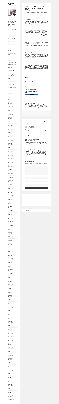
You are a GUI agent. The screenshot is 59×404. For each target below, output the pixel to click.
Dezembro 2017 (10, 239)
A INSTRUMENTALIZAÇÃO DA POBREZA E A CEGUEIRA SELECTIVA (12, 34)
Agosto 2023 (9, 147)
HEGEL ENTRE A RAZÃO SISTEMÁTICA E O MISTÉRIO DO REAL (12, 24)
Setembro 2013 (10, 307)
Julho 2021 (9, 181)
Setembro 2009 (10, 370)
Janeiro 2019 (10, 221)
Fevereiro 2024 (10, 139)
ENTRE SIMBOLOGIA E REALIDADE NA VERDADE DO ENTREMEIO (12, 67)
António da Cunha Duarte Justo (33, 139)
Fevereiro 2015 (10, 284)
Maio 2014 (9, 296)
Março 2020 (9, 203)
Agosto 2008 (9, 388)
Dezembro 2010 (10, 351)
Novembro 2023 (10, 143)
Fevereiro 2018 (10, 236)
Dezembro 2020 (10, 191)
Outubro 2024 (10, 129)
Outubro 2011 (10, 339)
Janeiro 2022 (10, 173)
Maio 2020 (9, 200)
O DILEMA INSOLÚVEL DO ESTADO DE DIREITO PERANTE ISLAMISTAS (12, 46)
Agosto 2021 (9, 180)
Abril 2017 (9, 248)
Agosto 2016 (9, 259)
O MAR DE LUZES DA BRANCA (12, 29)
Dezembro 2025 (10, 110)
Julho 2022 (9, 165)
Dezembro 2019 (10, 207)
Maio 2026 (9, 103)
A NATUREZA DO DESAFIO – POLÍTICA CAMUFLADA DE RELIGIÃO (12, 91)
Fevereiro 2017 (10, 251)
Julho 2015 (9, 277)
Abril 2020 (9, 202)
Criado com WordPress (28, 210)
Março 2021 (9, 187)
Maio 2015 (9, 280)
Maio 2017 (9, 247)
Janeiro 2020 (10, 206)
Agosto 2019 (9, 211)
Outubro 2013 (10, 306)
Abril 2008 (9, 392)
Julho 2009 (9, 373)
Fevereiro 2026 (10, 107)
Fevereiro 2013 (10, 317)
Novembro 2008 (10, 384)
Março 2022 (9, 170)
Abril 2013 (9, 314)
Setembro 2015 (10, 274)
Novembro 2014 (10, 288)
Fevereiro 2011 (10, 348)
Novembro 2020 (10, 192)
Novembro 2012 (10, 321)
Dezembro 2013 (10, 303)
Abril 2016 (9, 265)
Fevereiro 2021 (10, 188)
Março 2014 (9, 299)
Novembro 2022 (10, 159)
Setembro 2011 (10, 340)
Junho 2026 (9, 102)
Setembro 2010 (10, 355)
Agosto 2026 (9, 99)
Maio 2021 (9, 184)
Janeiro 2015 (10, 285)
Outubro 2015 (10, 273)
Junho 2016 (9, 262)
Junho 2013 (9, 311)
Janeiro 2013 (10, 318)
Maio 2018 (9, 232)
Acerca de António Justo (11, 15)
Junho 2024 (9, 133)
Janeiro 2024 (10, 140)
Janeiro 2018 (10, 237)
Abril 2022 (9, 169)
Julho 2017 (9, 244)
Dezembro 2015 (10, 270)
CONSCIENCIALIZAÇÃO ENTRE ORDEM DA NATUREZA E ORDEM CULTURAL (12, 78)
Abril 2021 (9, 185)
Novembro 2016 (10, 255)
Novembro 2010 (10, 352)
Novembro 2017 (10, 240)
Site (25, 183)
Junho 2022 (9, 166)
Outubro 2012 (10, 322)
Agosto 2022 (9, 163)
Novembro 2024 (10, 128)
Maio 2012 (9, 329)
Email (26, 180)
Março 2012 (9, 332)
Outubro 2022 (10, 161)
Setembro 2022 (10, 162)
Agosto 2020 (9, 196)
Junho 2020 (9, 199)
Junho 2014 (9, 295)
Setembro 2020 (10, 195)
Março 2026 (9, 106)
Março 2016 (9, 266)
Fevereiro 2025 (10, 124)
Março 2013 (9, 315)
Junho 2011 (9, 343)
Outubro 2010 (10, 354)
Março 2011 (9, 347)
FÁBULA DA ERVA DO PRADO (12, 26)
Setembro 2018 (10, 226)
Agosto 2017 (9, 243)
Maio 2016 (9, 263)
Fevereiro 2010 (10, 363)
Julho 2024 (9, 132)
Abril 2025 (9, 121)
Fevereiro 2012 (10, 333)
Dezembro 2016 (10, 254)
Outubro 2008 (10, 385)
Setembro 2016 (10, 258)
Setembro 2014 (10, 291)
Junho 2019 (9, 214)
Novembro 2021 (10, 176)
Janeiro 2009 (10, 381)
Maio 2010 (9, 359)
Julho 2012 (9, 326)
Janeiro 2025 (10, 125)
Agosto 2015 (9, 276)
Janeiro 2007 (10, 400)
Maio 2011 (9, 344)
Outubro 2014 (10, 289)
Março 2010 (9, 362)
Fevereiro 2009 (10, 380)
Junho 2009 (9, 374)
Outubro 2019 (10, 210)
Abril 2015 (9, 281)
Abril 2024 (9, 136)
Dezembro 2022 (10, 158)
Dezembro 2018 (10, 222)
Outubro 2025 (10, 113)
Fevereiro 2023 (10, 155)
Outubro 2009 (10, 369)
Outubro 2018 (10, 225)
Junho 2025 (9, 118)
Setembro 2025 (10, 114)
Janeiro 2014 (10, 302)
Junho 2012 (9, 328)
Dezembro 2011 (10, 336)
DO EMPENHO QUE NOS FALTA (12, 74)
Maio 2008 (9, 391)
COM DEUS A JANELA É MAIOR (12, 62)
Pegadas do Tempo (11, 4)
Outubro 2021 (10, 177)
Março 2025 (9, 122)
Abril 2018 (9, 233)
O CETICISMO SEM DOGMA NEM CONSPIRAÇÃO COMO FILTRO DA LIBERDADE (12, 39)
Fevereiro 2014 (10, 300)
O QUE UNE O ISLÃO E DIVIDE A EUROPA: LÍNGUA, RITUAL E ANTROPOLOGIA (12, 88)
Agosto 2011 (9, 341)
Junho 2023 (9, 150)
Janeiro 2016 (10, 269)
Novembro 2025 (10, 111)
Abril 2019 (9, 217)
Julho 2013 (9, 310)
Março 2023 (9, 154)
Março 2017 (9, 250)
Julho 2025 (9, 117)
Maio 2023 (9, 151)
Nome (26, 176)
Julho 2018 (9, 229)
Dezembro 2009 (10, 366)
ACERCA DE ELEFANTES (11, 28)
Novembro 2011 (10, 337)
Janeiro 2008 (10, 396)
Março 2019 (9, 218)
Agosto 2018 (9, 228)
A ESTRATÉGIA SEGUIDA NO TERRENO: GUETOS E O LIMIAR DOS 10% (12, 85)
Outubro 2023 (10, 144)
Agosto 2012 (9, 325)
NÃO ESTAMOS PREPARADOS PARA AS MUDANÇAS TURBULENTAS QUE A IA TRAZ (12, 21)
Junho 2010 (9, 358)
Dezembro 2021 (10, 174)
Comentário (27, 165)
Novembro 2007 (10, 399)
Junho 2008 (9, 389)
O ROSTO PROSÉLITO (11, 75)
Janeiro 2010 (10, 365)
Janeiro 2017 (10, 252)
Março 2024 (9, 137)
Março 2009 (9, 378)
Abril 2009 (9, 377)
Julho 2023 (9, 148)
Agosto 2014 (9, 292)
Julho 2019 (9, 213)
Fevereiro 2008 (10, 395)
